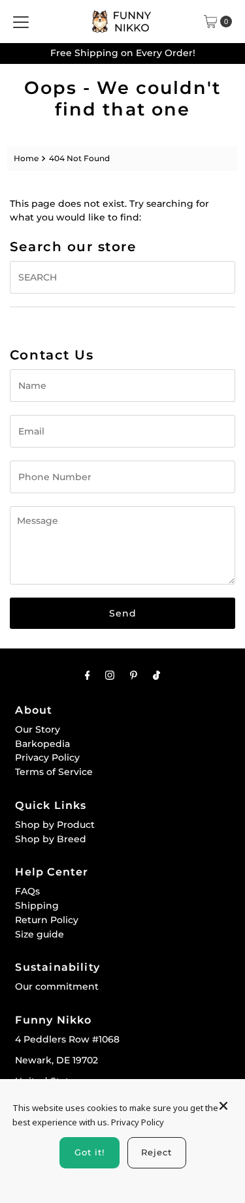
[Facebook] (87, 675)
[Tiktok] (156, 675)
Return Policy (46, 920)
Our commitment (57, 986)
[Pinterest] (133, 675)
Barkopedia (42, 744)
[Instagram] (109, 675)
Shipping (37, 905)
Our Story (37, 729)
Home (26, 158)
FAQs (27, 891)
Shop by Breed (50, 839)
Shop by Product (55, 824)
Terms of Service (54, 772)
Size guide (39, 934)
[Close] (223, 1100)
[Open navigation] (21, 21)
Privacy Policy (47, 757)
